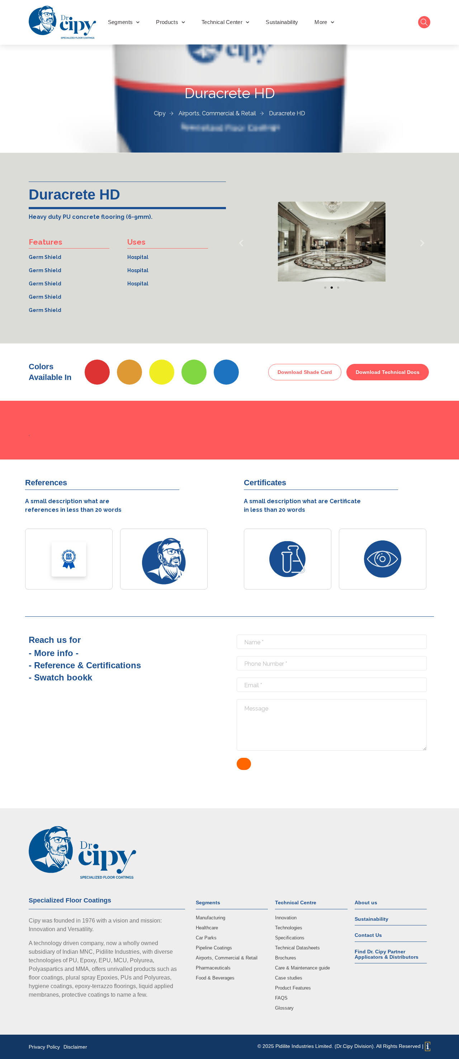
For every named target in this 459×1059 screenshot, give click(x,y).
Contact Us (368, 935)
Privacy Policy (44, 1047)
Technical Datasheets (297, 947)
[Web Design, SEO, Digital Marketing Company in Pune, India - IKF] (427, 1046)
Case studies (288, 978)
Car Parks (206, 937)
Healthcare (207, 927)
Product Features (293, 988)
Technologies (288, 927)
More (320, 22)
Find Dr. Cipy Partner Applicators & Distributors (386, 954)
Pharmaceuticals (213, 968)
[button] (241, 243)
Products (167, 22)
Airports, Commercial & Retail (226, 958)
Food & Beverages (215, 978)
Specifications (289, 937)
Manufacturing (210, 917)
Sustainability (282, 22)
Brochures (285, 958)
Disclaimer (75, 1047)
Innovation (286, 917)
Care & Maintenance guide (302, 968)
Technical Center (222, 22)
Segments (120, 22)
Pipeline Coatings (214, 947)
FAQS (281, 998)
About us (366, 902)
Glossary (284, 1008)
